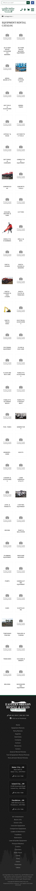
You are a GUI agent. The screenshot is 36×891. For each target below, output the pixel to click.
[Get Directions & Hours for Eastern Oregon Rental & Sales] (25, 10)
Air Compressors (18, 816)
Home (18, 725)
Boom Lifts (18, 819)
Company (18, 740)
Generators (18, 837)
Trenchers (18, 849)
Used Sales (18, 737)
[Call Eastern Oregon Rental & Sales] (21, 10)
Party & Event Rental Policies (18, 758)
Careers (18, 749)
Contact (18, 743)
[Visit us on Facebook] (32, 2)
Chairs (18, 861)
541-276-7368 (18, 809)
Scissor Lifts (18, 822)
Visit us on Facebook (19, 718)
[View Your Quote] (28, 10)
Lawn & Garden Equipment (18, 840)
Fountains (18, 864)
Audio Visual (18, 852)
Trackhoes (18, 834)
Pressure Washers (18, 843)
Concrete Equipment (18, 825)
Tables (18, 867)
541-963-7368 (18, 793)
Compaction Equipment (18, 828)
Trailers (18, 846)
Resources (18, 746)
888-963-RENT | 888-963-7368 (19, 715)
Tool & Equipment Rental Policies (17, 755)
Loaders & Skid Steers (18, 831)
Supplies (18, 734)
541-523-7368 (18, 776)
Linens (18, 855)
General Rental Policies (18, 752)
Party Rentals (18, 731)
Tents (18, 858)
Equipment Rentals (18, 728)
